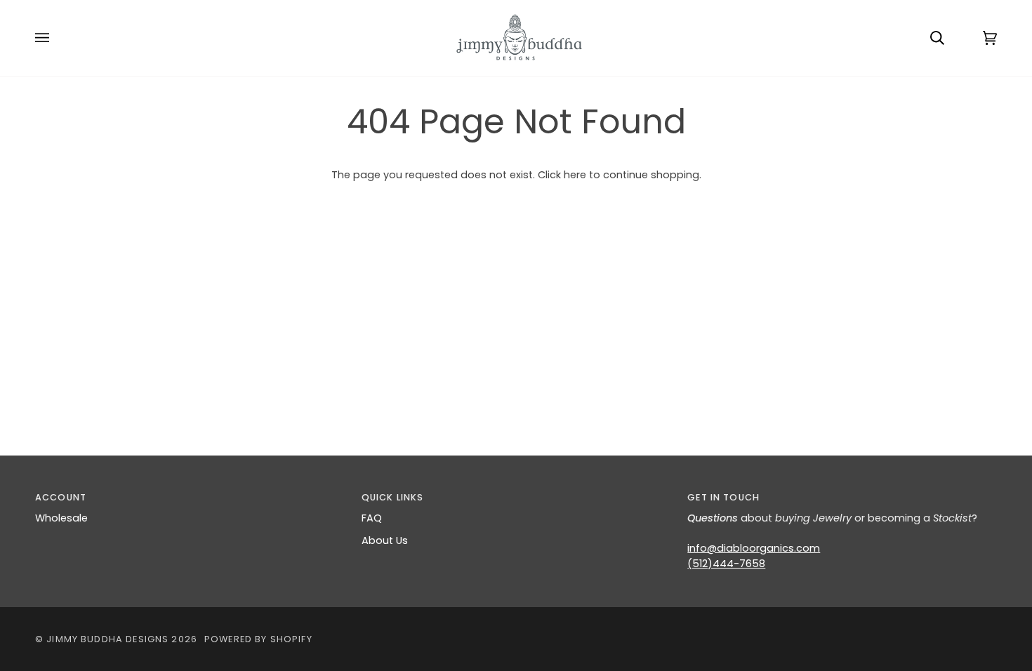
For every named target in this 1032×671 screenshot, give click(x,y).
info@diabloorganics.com (753, 548)
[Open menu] (56, 38)
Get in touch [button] (723, 497)
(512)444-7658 (726, 564)
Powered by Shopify (258, 639)
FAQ (372, 518)
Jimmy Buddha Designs (107, 639)
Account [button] (60, 497)
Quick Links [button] (393, 497)
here (575, 175)
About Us (385, 540)
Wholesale (61, 518)
